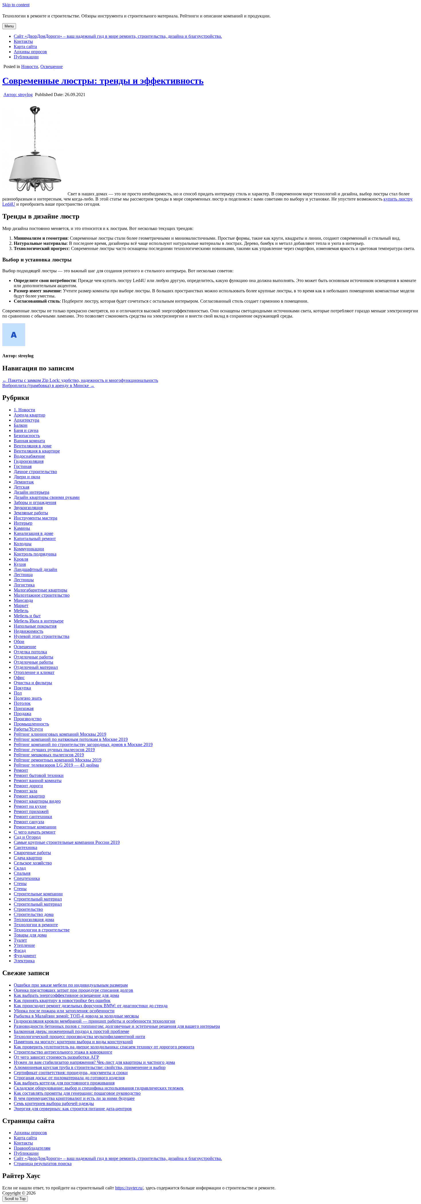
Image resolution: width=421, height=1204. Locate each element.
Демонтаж (24, 481)
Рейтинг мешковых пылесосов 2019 (49, 754)
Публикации (26, 56)
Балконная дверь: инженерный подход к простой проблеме (71, 1031)
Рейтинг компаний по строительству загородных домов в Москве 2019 (83, 744)
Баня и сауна (26, 430)
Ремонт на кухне (30, 806)
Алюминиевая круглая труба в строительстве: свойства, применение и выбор (90, 1067)
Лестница (23, 574)
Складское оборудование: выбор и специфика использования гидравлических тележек (99, 1088)
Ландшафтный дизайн (35, 569)
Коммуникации (29, 548)
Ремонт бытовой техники (39, 775)
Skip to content (15, 4)
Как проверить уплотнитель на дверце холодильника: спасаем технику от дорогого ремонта (104, 1046)
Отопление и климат (34, 672)
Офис (19, 677)
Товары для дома (30, 935)
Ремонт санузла (29, 821)
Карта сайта (25, 46)
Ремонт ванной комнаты (38, 780)
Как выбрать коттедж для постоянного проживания (64, 1082)
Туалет (20, 940)
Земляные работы (31, 512)
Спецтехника (27, 878)
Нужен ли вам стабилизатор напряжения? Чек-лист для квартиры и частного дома (94, 1062)
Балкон (20, 425)
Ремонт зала (25, 790)
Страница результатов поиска (43, 1163)
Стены (20, 883)
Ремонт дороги (28, 785)
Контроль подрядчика (35, 554)
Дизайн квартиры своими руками (47, 497)
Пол (18, 693)
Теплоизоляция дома (34, 919)
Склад (20, 868)
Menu (9, 26)
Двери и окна (27, 476)
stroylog (18, 94)
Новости (29, 66)
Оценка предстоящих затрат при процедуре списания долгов (73, 990)
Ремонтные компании (35, 826)
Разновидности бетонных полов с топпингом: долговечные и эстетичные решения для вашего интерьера (117, 1026)
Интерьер (23, 523)
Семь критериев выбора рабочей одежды (54, 1103)
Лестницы (24, 579)
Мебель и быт (27, 615)
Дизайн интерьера (31, 492)
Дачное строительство (35, 471)
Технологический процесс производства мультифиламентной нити (79, 1036)
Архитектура (26, 420)
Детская (21, 487)
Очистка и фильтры (33, 682)
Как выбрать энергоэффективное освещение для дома (66, 995)
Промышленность (31, 723)
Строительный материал (38, 898)
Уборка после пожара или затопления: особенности (64, 1010)
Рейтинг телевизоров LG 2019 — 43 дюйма (56, 765)
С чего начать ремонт (35, 832)
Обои (19, 641)
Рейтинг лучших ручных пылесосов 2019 (54, 749)
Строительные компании (38, 893)
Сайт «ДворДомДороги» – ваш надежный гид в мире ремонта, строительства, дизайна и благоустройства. (118, 36)
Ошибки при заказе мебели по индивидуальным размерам (71, 985)
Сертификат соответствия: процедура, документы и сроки (71, 1072)
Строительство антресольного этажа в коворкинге (63, 1052)
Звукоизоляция (28, 507)
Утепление (24, 945)
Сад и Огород (27, 837)
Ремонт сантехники (33, 816)
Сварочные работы (32, 852)
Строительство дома (34, 914)
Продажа (22, 713)
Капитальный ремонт (35, 538)
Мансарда (23, 600)
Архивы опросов (30, 51)
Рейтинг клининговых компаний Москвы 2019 (60, 734)
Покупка (22, 687)
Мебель (21, 610)
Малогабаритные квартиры (40, 590)
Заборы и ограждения (35, 502)
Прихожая (24, 708)
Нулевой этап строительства (41, 636)
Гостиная (23, 466)
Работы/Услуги (28, 729)
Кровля (21, 559)
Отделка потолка (30, 651)
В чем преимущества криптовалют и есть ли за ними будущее (74, 1098)
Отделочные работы (33, 656)
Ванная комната (29, 440)
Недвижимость (28, 631)
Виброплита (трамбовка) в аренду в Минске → (48, 385)
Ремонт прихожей (31, 811)
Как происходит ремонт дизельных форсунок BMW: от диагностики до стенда (91, 1005)
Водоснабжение (29, 456)
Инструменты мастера (35, 517)
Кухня (20, 564)
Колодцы (23, 543)
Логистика (24, 584)
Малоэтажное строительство (42, 595)
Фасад (20, 950)
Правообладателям (32, 1148)
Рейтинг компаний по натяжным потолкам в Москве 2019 (71, 739)
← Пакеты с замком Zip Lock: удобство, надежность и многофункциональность (80, 380)
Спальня (22, 873)
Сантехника (25, 847)
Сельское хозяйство (33, 862)
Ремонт (21, 770)
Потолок (22, 703)
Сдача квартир (28, 857)
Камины (22, 528)
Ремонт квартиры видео (37, 801)
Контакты (23, 41)
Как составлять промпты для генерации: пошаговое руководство (77, 1093)
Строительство (28, 909)
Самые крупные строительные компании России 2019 (67, 842)
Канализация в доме (33, 533)
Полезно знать (28, 698)
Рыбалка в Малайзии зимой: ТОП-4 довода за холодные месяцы (76, 1015)
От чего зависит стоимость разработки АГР (56, 1057)
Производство (28, 718)
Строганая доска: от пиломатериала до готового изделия (69, 1077)
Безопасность (27, 435)
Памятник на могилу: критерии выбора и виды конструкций (73, 1041)
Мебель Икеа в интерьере (39, 620)
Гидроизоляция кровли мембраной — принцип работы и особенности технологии (94, 1021)
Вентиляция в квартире (37, 451)
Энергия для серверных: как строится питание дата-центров (73, 1108)
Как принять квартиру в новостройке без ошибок (62, 1000)
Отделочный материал (36, 667)
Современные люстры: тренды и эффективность (103, 81)
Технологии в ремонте (36, 924)
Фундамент (25, 955)
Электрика (24, 960)
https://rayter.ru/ (129, 1187)
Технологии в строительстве (42, 929)
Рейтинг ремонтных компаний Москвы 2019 (57, 759)
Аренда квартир (29, 414)
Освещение (51, 66)
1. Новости (24, 409)
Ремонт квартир (29, 796)
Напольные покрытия (35, 626)
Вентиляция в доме (33, 445)
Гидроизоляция (29, 461)
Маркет (21, 605)
